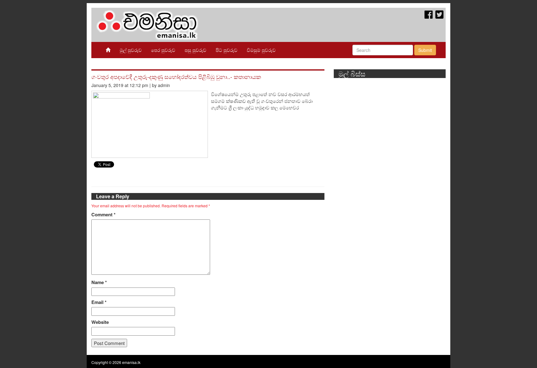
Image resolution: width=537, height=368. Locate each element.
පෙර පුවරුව (163, 50)
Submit (425, 50)
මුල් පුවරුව (131, 50)
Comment (103, 214)
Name (99, 282)
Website (100, 322)
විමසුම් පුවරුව (261, 50)
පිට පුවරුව (226, 50)
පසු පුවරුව (195, 50)
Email (99, 302)
